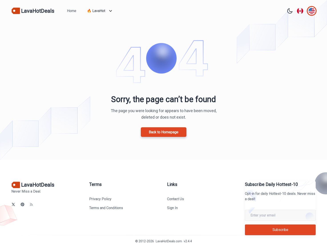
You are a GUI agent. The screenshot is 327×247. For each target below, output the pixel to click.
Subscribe (280, 230)
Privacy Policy (100, 199)
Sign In (172, 208)
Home (71, 11)
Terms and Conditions (106, 208)
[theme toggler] (290, 11)
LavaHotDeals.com (169, 241)
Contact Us (175, 199)
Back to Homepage (163, 132)
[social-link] (13, 204)
